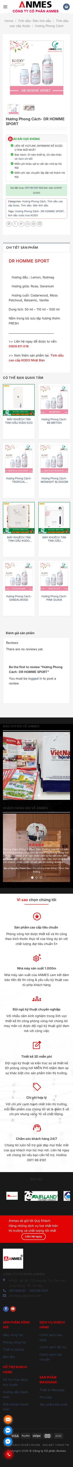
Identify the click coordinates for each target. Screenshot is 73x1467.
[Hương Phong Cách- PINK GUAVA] (54, 577)
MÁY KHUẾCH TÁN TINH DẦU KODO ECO (19, 421)
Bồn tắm (9, 1357)
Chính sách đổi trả (53, 1347)
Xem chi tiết (25, 158)
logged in (35, 678)
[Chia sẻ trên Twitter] (21, 224)
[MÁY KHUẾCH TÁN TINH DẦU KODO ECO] (19, 400)
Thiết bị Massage (52, 1390)
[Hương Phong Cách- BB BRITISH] (54, 400)
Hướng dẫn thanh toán (15, 1394)
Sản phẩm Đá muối (53, 1404)
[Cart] (66, 6)
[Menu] (5, 6)
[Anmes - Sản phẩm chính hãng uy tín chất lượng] (35, 7)
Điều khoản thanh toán (15, 1406)
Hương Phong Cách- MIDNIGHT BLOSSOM (54, 480)
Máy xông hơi (13, 1335)
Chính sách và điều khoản (22, 1444)
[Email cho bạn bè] (27, 224)
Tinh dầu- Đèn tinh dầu (34, 21)
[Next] (61, 68)
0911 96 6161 (31, 187)
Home (8, 21)
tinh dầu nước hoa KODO (23, 215)
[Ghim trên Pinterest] (33, 224)
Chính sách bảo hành (51, 1337)
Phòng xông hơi (14, 1342)
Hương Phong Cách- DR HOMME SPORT (39, 211)
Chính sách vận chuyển (51, 1357)
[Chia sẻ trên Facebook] (15, 224)
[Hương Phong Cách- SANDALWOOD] (19, 577)
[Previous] (11, 68)
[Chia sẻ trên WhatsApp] (9, 224)
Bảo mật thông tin (56, 1444)
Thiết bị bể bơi (13, 1349)
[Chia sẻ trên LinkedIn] (40, 224)
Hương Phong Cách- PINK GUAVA (54, 598)
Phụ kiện (46, 1397)
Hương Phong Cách (49, 26)
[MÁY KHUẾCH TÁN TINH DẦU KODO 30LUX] (19, 518)
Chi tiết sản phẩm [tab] (22, 247)
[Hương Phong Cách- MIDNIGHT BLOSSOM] (54, 459)
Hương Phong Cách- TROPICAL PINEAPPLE (19, 480)
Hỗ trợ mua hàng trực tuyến (15, 1382)
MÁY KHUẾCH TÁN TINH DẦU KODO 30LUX (19, 539)
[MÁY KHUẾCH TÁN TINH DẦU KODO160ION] (54, 518)
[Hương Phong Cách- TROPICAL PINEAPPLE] (19, 459)
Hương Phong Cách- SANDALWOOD (19, 598)
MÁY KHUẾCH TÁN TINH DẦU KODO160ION (54, 539)
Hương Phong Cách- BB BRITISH (54, 421)
